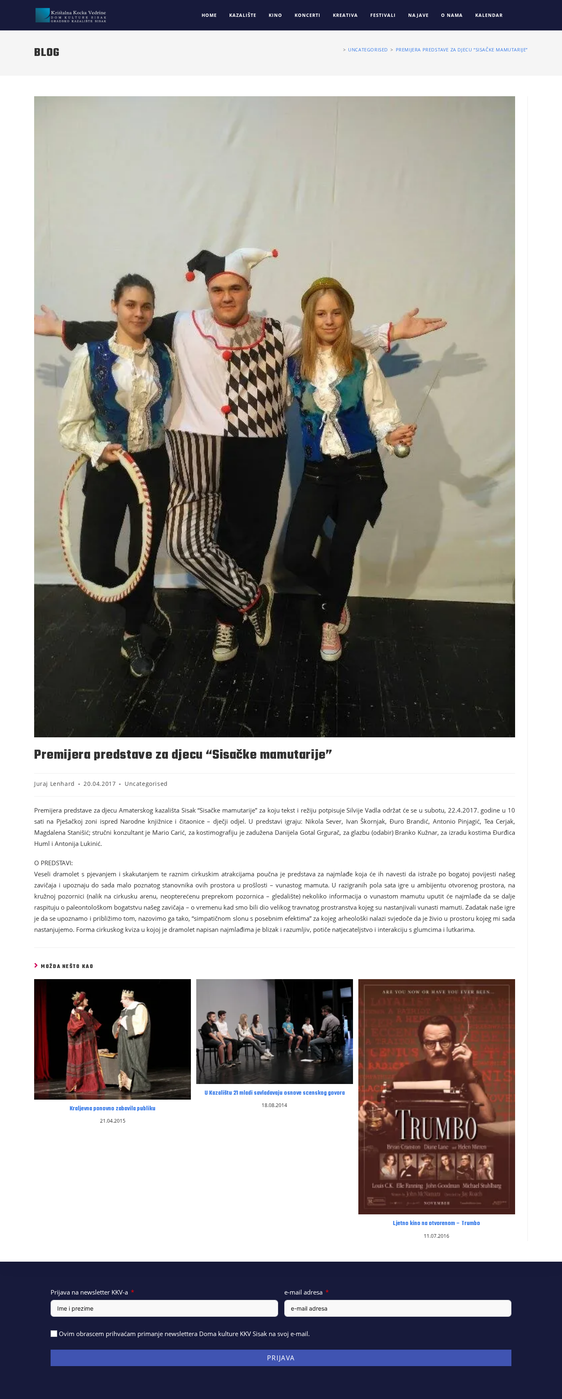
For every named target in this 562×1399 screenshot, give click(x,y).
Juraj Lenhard (54, 784)
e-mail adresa (303, 1292)
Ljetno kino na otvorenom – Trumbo (436, 1223)
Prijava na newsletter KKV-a (89, 1292)
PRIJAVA (281, 1357)
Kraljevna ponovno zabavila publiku (113, 1109)
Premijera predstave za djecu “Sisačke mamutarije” (462, 49)
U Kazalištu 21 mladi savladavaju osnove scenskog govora (274, 1093)
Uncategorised (146, 784)
